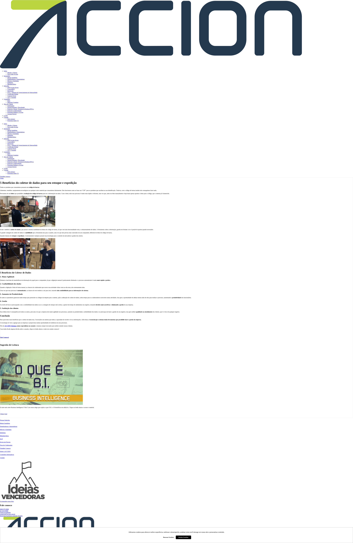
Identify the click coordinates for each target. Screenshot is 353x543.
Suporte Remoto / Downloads (16, 107)
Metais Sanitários (12, 77)
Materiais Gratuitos (12, 102)
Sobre (5, 71)
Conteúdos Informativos (7, 454)
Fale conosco (11, 119)
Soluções (6, 86)
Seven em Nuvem (5, 442)
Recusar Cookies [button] (168, 537)
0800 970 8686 (4, 509)
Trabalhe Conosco (5, 448)
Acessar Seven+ (12, 114)
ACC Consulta (11, 97)
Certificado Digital (12, 94)
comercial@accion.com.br (7, 514)
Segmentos (7, 76)
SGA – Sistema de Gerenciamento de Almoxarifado (22, 92)
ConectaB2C (11, 89)
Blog (8, 101)
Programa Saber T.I (13, 120)
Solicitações (10, 106)
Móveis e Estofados (13, 81)
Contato (6, 117)
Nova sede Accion (12, 74)
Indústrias (10, 82)
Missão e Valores (12, 72)
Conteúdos (7, 99)
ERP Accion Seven (12, 87)
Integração (10, 91)
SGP (1, 439)
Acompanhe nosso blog (7, 501)
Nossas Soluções (5, 420)
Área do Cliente (8, 104)
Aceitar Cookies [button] (183, 537)
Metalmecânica (11, 84)
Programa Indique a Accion (15, 112)
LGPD (6, 115)
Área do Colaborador (6, 445)
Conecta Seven (11, 96)
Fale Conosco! (4, 337)
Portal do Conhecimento (14, 111)
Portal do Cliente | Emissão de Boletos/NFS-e (20, 109)
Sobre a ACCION (5, 451)
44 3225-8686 (4, 511)
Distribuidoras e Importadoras (16, 79)
